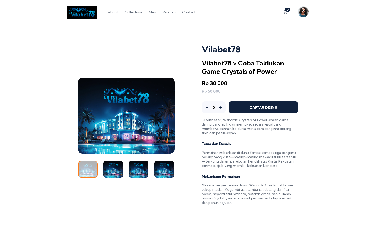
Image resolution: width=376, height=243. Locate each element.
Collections (134, 12)
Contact (188, 12)
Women (169, 12)
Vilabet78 (213, 120)
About (113, 12)
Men (152, 12)
